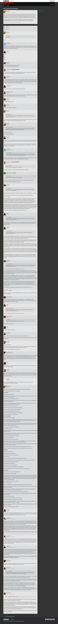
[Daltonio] (5, 370)
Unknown (7, 596)
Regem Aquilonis (8, 308)
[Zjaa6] (5, 327)
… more (14, 116)
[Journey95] (6, 290)
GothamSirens (8, 592)
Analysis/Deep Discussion (18, 22)
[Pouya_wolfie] (5, 561)
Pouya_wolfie (8, 560)
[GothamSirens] (5, 593)
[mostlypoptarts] (5, 70)
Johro (7, 26)
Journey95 (10, 290)
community (12, 1)
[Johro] (5, 27)
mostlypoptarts (9, 69)
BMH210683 (8, 386)
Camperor (7, 11)
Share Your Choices (7, 22)
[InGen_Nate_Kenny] (5, 173)
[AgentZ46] (5, 124)
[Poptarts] (5, 138)
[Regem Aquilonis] (5, 297)
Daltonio (7, 369)
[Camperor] (5, 12)
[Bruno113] (5, 105)
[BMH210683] (5, 387)
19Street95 (8, 62)
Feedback (14, 22)
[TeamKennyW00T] (5, 92)
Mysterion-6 (8, 76)
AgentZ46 (7, 123)
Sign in (4, 616)
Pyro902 (7, 99)
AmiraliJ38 (8, 332)
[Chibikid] (5, 379)
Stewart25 (8, 341)
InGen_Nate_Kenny (9, 172)
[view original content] (14, 596)
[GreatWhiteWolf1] (5, 353)
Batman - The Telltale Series (13, 12)
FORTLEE (7, 509)
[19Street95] (5, 63)
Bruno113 (7, 104)
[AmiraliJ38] (5, 333)
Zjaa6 (7, 326)
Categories (52, 4)
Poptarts (7, 137)
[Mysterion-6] (5, 77)
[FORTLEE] (5, 510)
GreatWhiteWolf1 (9, 352)
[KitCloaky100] (5, 86)
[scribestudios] (5, 518)
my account (52, 1)
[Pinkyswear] (5, 547)
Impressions (11, 22)
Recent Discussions (42, 11)
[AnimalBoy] (5, 44)
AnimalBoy (8, 43)
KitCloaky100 (8, 85)
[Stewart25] (5, 342)
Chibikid (7, 379)
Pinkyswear (8, 546)
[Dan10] (5, 52)
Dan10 (7, 51)
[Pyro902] (5, 99)
